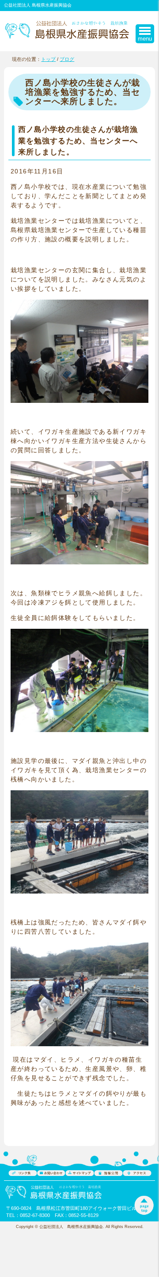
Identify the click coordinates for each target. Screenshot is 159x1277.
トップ (48, 59)
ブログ (67, 59)
